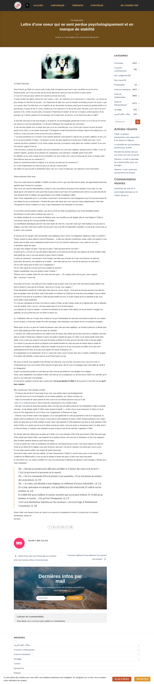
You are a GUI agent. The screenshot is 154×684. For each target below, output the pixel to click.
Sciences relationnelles (119, 95)
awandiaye (118, 188)
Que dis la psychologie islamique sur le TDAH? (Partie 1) (126, 192)
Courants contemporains (120, 69)
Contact (17, 664)
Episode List (19, 668)
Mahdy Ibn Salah (91, 37)
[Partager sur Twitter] (54, 527)
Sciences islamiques (122, 90)
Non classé (118, 80)
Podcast (17, 673)
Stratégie (97, 5)
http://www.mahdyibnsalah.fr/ (26, 403)
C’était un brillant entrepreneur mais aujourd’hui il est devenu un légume (127, 137)
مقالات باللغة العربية (122, 114)
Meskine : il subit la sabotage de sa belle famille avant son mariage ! (126, 162)
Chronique (57, 5)
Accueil (38, 5)
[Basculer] (138, 63)
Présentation (119, 85)
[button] (129, 5)
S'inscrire (74, 598)
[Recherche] (27, 5)
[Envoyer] (137, 122)
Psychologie (77, 20)
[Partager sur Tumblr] (67, 527)
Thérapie (77, 5)
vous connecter (33, 621)
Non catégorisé (120, 76)
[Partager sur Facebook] (49, 527)
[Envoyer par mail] (58, 527)
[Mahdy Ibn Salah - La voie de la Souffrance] (18, 5)
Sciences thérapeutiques (120, 103)
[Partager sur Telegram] (71, 527)
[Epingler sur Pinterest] (63, 527)
